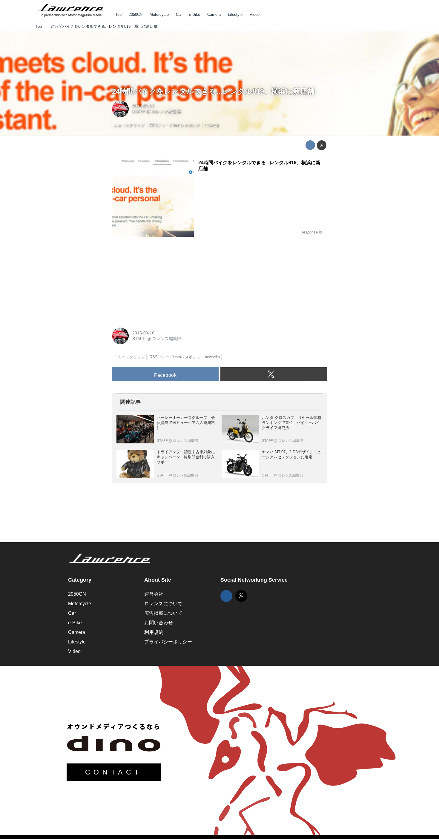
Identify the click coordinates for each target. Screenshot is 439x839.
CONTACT (113, 772)
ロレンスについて (163, 603)
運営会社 (153, 594)
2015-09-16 (143, 106)
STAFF (138, 111)
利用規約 (153, 632)
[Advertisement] (157, 279)
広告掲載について (163, 613)
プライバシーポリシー (168, 641)
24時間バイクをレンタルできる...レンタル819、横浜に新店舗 (213, 91)
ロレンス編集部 (166, 111)
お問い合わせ (158, 622)
